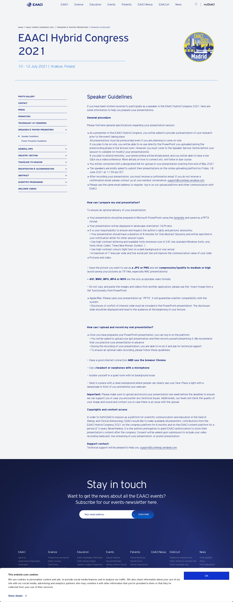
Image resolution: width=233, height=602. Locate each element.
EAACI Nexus (145, 4)
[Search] (196, 4)
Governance (23, 565)
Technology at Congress (32, 123)
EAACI (64, 4)
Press (21, 109)
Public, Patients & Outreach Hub (183, 561)
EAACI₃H (164, 4)
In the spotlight (206, 558)
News (178, 4)
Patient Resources (138, 558)
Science (78, 4)
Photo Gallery (26, 96)
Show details (15, 595)
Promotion (24, 116)
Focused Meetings (113, 561)
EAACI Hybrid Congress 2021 (40, 27)
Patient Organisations (139, 565)
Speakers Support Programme (90, 565)
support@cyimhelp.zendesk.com (186, 180)
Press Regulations (207, 565)
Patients (127, 4)
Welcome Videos (27, 188)
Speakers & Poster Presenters (73, 27)
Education (95, 4)
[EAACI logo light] (34, 4)
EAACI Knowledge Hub (179, 565)
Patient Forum (136, 561)
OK (206, 575)
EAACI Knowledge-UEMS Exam (90, 558)
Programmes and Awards (58, 558)
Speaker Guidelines (30, 136)
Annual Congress (113, 558)
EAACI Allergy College (86, 561)
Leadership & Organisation (29, 561)
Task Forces (53, 565)
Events (111, 4)
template (179, 217)
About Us (22, 558)
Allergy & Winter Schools (116, 565)
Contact (22, 103)
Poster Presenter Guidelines (34, 141)
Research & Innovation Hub (181, 558)
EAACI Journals (54, 561)
